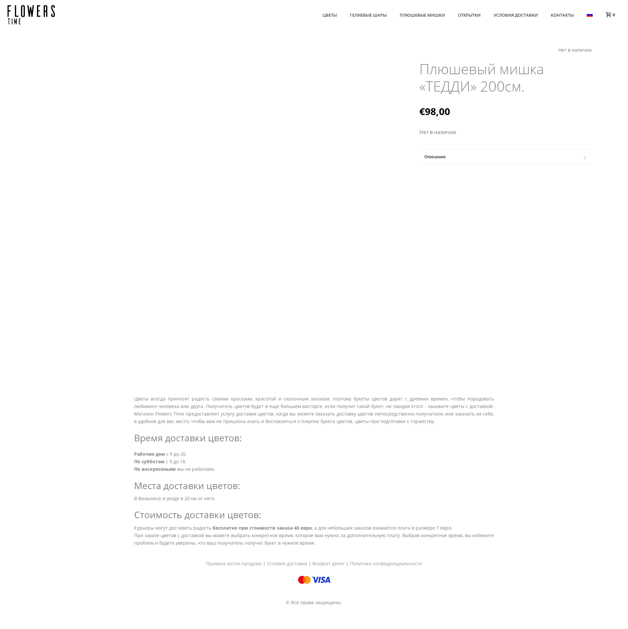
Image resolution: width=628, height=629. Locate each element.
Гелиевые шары (368, 15)
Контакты (562, 15)
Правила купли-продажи (234, 563)
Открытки (469, 15)
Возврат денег (328, 563)
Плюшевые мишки (422, 15)
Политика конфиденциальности (386, 563)
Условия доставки (516, 15)
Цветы (330, 15)
